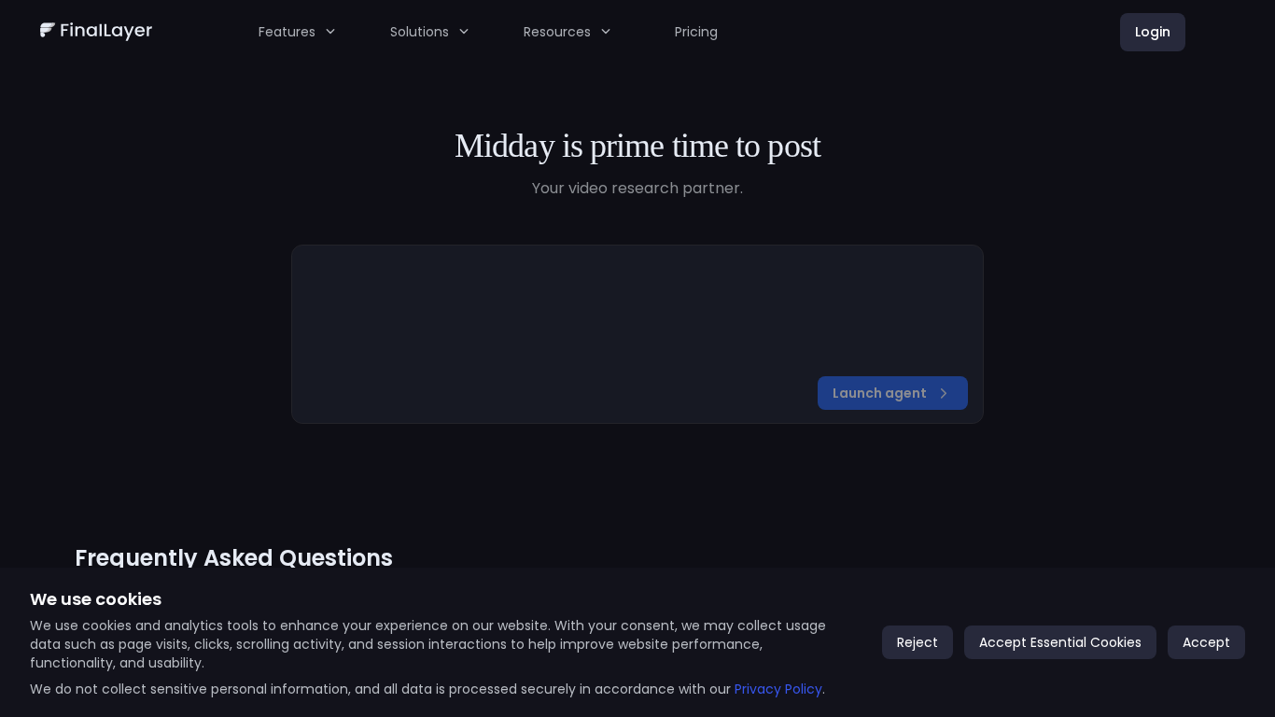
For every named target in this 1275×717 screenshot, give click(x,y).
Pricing (696, 31)
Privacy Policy (778, 689)
